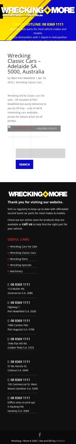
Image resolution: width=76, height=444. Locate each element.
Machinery (16, 271)
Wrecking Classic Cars (29, 82)
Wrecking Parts (19, 259)
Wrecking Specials (20, 265)
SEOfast (60, 440)
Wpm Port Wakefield (23, 78)
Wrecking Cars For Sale (23, 246)
